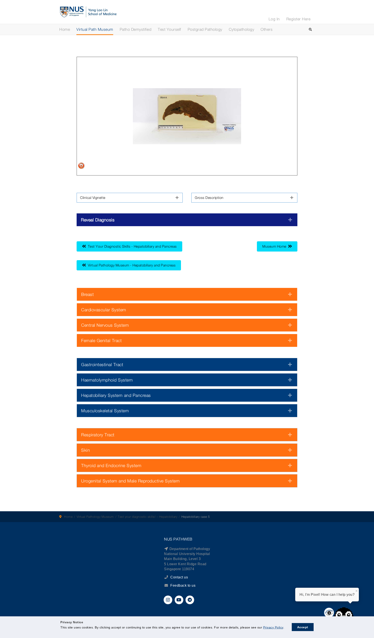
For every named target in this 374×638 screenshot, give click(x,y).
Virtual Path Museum (94, 29)
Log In (274, 19)
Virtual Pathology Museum (95, 516)
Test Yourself (169, 29)
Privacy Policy (273, 627)
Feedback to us (182, 585)
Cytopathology (241, 29)
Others (266, 29)
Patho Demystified (136, 29)
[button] (129, 197)
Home (64, 29)
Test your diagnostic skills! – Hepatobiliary (147, 516)
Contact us (178, 577)
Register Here (298, 19)
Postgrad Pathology (205, 29)
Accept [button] (302, 627)
